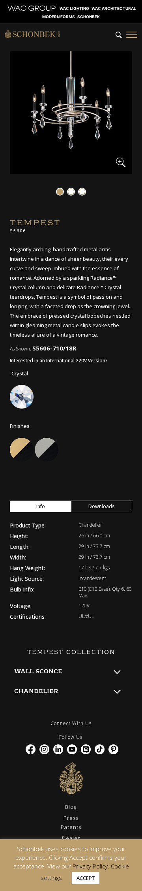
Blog (71, 806)
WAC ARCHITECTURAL (114, 8)
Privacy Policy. (91, 866)
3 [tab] (82, 191)
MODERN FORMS (58, 16)
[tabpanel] (71, 112)
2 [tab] (71, 191)
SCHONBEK (88, 16)
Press (71, 817)
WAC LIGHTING (74, 8)
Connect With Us (71, 723)
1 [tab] (60, 191)
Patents (71, 827)
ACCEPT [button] (86, 878)
